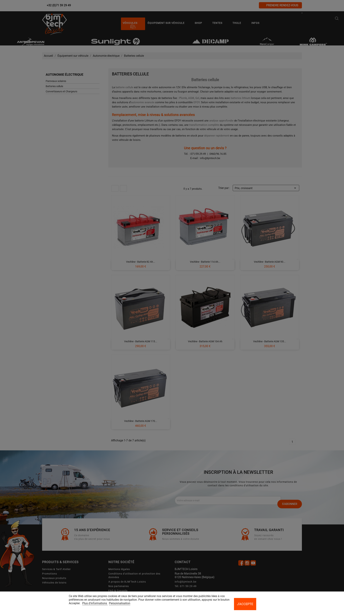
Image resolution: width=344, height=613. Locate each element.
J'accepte (245, 604)
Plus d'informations (95, 603)
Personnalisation (119, 603)
